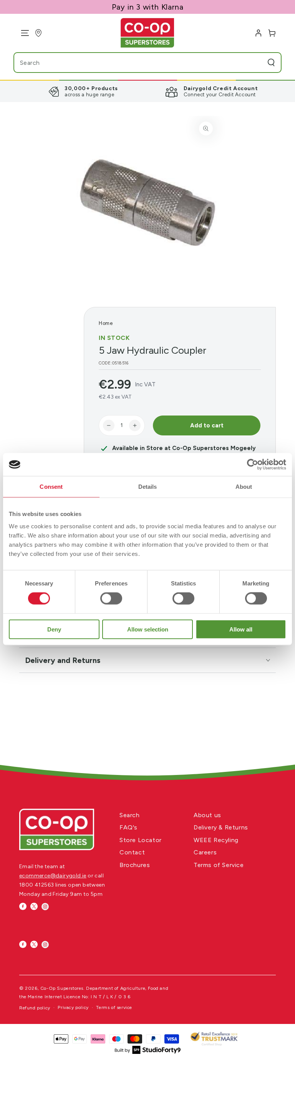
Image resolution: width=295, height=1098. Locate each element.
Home (106, 323)
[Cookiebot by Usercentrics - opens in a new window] (252, 464)
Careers (205, 852)
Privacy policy (73, 1007)
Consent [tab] (51, 486)
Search (129, 815)
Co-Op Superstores (61, 988)
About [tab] (243, 486)
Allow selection (147, 629)
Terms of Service (219, 865)
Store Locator (140, 840)
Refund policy (34, 1008)
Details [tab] (147, 486)
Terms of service (114, 1007)
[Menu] (22, 33)
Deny (54, 629)
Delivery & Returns (221, 827)
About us (207, 815)
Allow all (240, 629)
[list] (147, 91)
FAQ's (128, 827)
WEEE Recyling (216, 840)
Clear (256, 62)
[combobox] (132, 62)
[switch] (111, 598)
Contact (132, 852)
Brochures (134, 865)
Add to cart (207, 425)
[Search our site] (271, 62)
